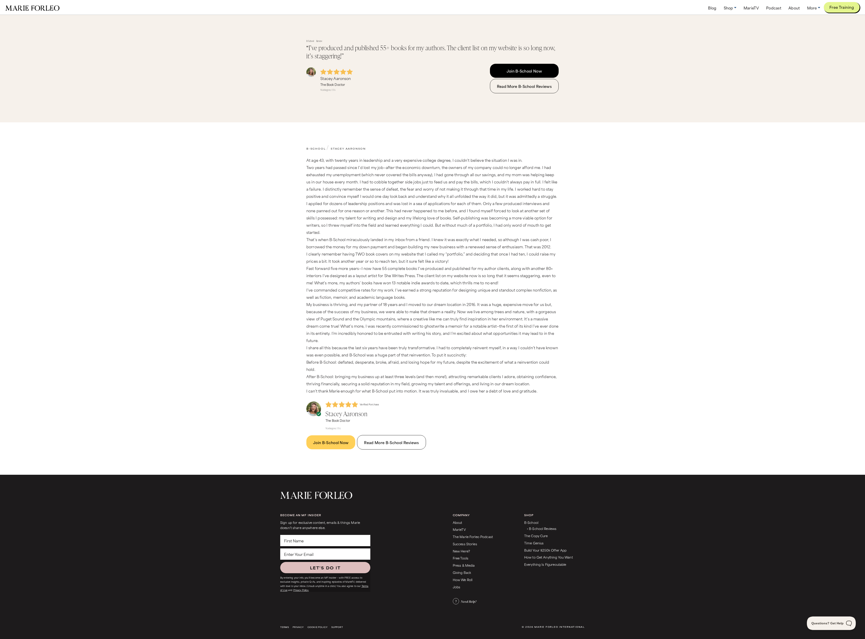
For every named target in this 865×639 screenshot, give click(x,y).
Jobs (456, 586)
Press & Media (464, 565)
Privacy (298, 627)
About (457, 522)
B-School (316, 148)
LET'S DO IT (325, 568)
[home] (32, 7)
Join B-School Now (524, 71)
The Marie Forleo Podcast (473, 536)
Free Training (841, 7)
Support (337, 627)
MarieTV (459, 529)
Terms (284, 627)
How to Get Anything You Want (548, 557)
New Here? (461, 551)
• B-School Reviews (541, 528)
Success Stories (465, 543)
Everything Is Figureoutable (545, 564)
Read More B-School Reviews (524, 86)
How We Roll (463, 579)
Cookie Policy (317, 627)
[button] (730, 7)
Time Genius (534, 542)
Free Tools (460, 558)
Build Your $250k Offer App (545, 550)
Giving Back (462, 572)
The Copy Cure (536, 535)
